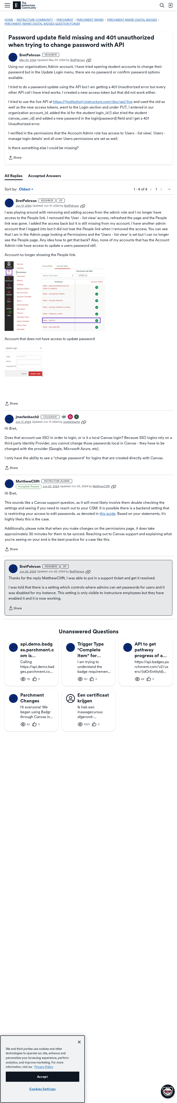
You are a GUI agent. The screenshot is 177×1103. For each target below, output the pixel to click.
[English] (24, 5)
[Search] (162, 5)
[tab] (13, 176)
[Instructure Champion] (64, 417)
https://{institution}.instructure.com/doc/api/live (93, 102)
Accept (42, 1077)
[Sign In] (170, 5)
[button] (13, 57)
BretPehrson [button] (29, 55)
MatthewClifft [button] (28, 481)
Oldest (25, 189)
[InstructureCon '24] (77, 417)
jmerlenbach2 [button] (27, 417)
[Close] (79, 1042)
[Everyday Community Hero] (70, 417)
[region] (42, 1069)
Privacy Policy (43, 1067)
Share (15, 158)
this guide (107, 513)
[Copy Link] (88, 60)
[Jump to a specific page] (168, 189)
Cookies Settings (42, 1089)
